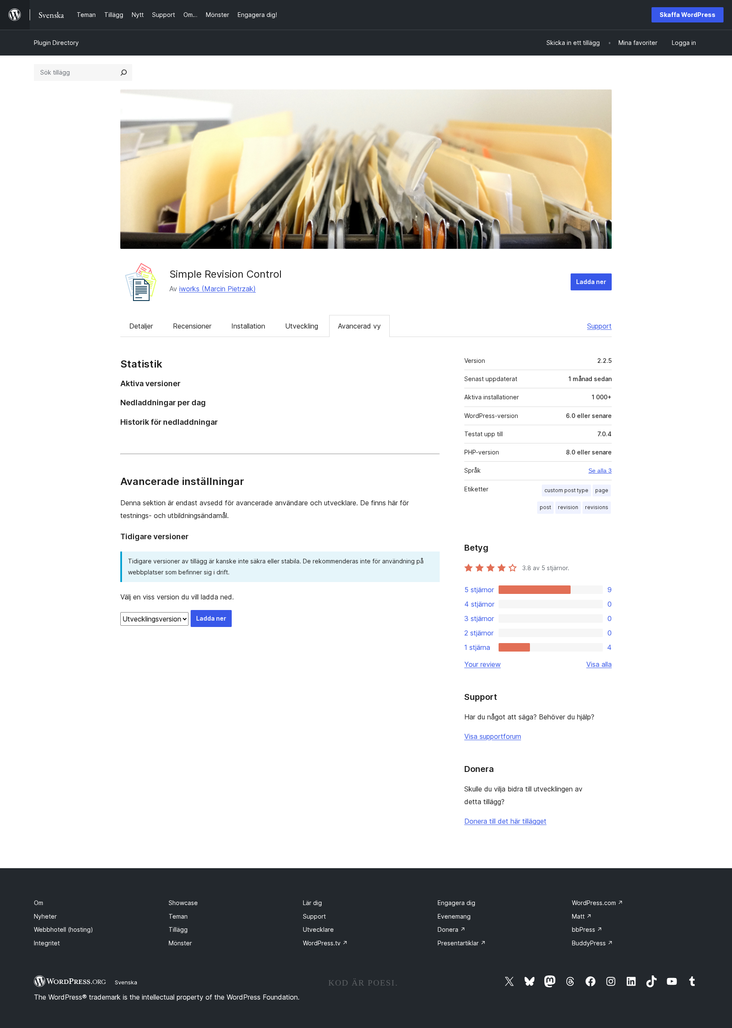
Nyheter (45, 916)
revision (568, 507)
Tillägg (178, 929)
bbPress (587, 929)
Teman (178, 916)
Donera (452, 929)
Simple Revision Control (225, 274)
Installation (248, 326)
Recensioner (192, 326)
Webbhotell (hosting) (63, 929)
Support (599, 326)
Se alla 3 (600, 470)
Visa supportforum (492, 736)
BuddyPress (592, 943)
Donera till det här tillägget (505, 821)
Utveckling (301, 326)
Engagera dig (456, 902)
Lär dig (312, 902)
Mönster (180, 943)
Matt (582, 916)
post (545, 507)
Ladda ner (591, 281)
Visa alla (599, 664)
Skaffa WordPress (687, 14)
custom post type (566, 490)
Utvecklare (318, 929)
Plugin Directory (56, 42)
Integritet (47, 943)
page (601, 490)
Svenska (126, 982)
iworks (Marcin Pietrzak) (217, 288)
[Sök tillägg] (123, 72)
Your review (482, 664)
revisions (596, 507)
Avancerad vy (359, 326)
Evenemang (454, 916)
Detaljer (141, 326)
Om (38, 902)
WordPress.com (597, 902)
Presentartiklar (462, 943)
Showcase (183, 902)
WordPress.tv (325, 943)
